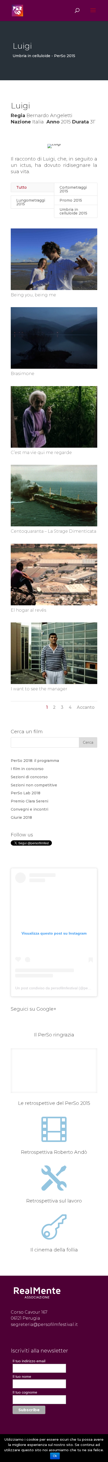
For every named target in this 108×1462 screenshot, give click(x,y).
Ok (55, 1456)
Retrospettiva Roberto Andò (54, 1152)
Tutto (21, 187)
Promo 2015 (71, 200)
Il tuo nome (22, 1376)
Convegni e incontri (29, 809)
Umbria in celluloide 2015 (73, 211)
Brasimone (22, 373)
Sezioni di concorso (29, 777)
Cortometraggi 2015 (73, 189)
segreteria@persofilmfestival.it (44, 1324)
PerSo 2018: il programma (35, 760)
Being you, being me (33, 294)
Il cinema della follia (54, 1250)
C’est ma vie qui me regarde (41, 452)
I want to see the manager (39, 688)
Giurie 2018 (21, 817)
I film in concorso (27, 768)
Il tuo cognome (25, 1392)
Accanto (86, 707)
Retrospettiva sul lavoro (54, 1201)
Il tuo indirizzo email (29, 1361)
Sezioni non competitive (34, 785)
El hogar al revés (28, 610)
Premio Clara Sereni (29, 801)
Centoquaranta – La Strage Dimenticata (53, 531)
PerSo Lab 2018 (25, 793)
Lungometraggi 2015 (30, 202)
